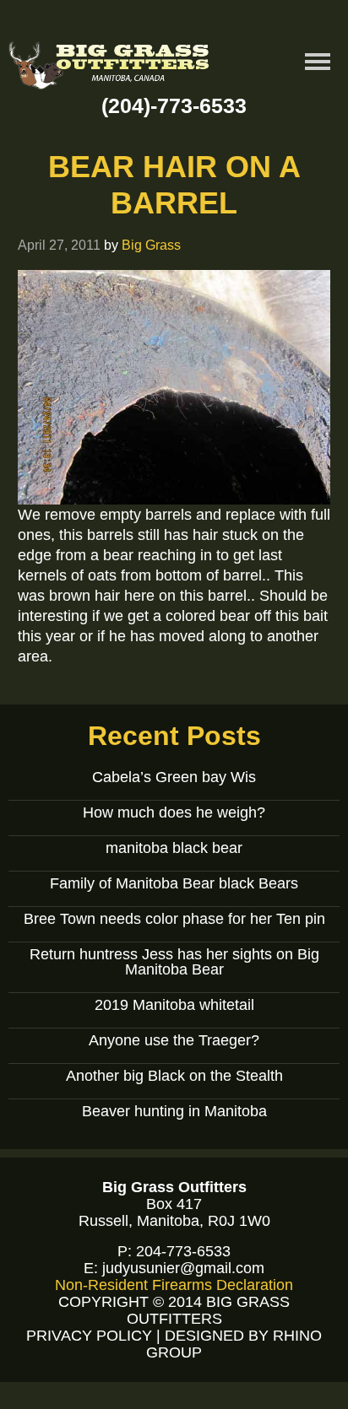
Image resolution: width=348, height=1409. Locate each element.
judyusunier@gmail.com (183, 1268)
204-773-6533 (183, 1251)
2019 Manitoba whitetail (174, 1004)
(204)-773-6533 (174, 105)
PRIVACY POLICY (89, 1335)
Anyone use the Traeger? (174, 1040)
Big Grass (151, 244)
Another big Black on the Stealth (174, 1075)
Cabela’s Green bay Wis (174, 777)
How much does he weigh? (174, 812)
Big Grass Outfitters (109, 67)
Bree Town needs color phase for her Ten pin (174, 918)
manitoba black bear (174, 847)
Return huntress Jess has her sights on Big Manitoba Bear (174, 962)
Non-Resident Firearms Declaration (174, 1285)
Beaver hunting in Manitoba (174, 1111)
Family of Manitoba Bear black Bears (174, 883)
